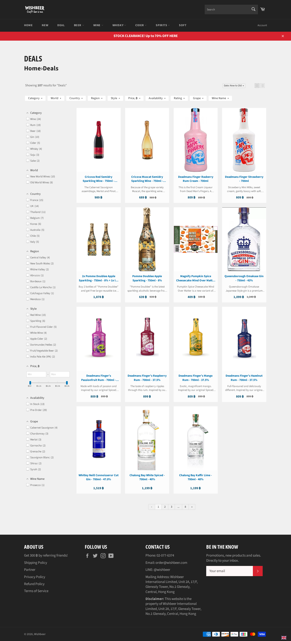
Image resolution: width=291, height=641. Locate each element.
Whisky (118, 25)
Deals (50, 68)
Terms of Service (36, 591)
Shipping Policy (35, 562)
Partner (29, 569)
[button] (257, 85)
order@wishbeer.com (171, 562)
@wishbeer (162, 569)
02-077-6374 (165, 555)
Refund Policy (34, 584)
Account (262, 25)
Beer (78, 25)
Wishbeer (40, 634)
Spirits (162, 25)
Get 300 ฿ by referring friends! (46, 555)
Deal (61, 25)
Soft (182, 25)
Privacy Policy (34, 577)
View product (98, 144)
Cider (140, 25)
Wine (97, 25)
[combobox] (231, 9)
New (45, 25)
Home (28, 25)
